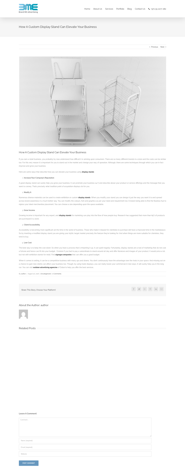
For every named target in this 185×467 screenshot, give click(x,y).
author (23, 274)
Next (162, 47)
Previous (154, 47)
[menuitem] (88, 9)
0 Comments (56, 274)
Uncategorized (45, 274)
